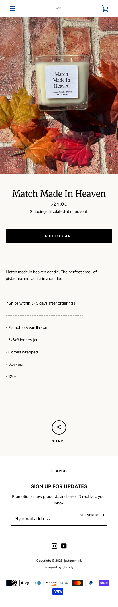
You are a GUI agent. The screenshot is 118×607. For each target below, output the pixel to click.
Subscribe (89, 515)
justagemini (72, 561)
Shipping (38, 211)
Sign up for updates (59, 486)
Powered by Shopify (59, 567)
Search (59, 471)
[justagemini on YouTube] (64, 545)
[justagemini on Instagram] (54, 545)
